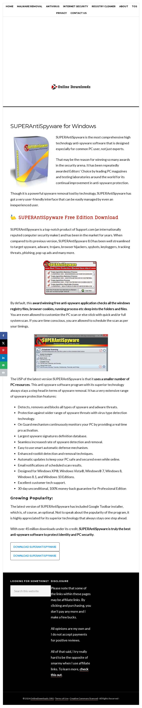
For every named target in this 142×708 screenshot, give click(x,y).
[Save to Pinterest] (3, 350)
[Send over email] (3, 365)
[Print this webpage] (3, 372)
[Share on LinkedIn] (3, 357)
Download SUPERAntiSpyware (34, 546)
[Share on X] (3, 343)
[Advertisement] (71, 52)
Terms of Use (61, 698)
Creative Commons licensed (84, 698)
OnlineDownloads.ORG (42, 698)
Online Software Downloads (71, 91)
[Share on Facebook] (3, 335)
